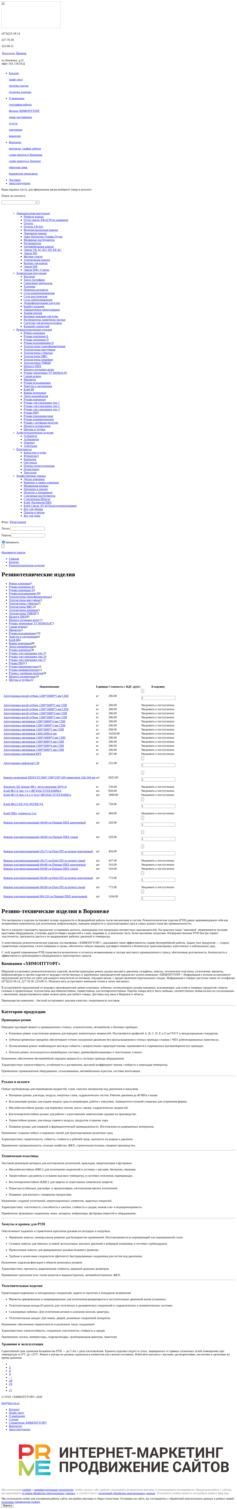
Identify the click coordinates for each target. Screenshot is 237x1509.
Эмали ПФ (30, 266)
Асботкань (30, 445)
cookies (26, 1489)
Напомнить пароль (13, 552)
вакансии (15, 136)
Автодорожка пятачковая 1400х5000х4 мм (30, 733)
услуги (13, 123)
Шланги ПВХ (32, 366)
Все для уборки (33, 509)
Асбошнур (30, 436)
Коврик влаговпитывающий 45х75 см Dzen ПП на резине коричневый (48, 851)
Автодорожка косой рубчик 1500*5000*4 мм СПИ (35, 713)
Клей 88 (29, 389)
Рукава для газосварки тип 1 (42, 402)
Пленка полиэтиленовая (39, 465)
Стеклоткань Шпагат (37, 499)
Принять (7, 1505)
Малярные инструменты (39, 239)
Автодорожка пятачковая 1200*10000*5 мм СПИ (34, 725)
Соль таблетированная (38, 299)
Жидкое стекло (33, 256)
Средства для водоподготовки (43, 323)
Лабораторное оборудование (42, 309)
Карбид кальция (34, 306)
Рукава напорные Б (36, 336)
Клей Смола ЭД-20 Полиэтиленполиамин (50, 505)
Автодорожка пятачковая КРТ (22, 753)
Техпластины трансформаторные (45, 346)
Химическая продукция (31, 273)
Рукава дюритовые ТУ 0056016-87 (45, 372)
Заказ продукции (19, 183)
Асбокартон (31, 439)
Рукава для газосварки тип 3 (42, 409)
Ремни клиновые (34, 333)
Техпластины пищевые (38, 359)
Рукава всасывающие (37, 382)
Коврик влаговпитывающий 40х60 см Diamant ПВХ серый (41, 836)
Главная (14, 558)
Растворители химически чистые (45, 319)
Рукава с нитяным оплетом (41, 422)
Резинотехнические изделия (34, 329)
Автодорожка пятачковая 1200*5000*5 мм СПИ (34, 729)
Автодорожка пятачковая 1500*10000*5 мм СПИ (34, 737)
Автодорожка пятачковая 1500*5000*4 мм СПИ (34, 745)
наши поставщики (20, 117)
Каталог (14, 73)
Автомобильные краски (39, 246)
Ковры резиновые (35, 392)
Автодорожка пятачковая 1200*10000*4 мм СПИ (34, 721)
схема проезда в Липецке (25, 161)
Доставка (15, 179)
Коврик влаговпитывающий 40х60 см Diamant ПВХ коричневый (45, 822)
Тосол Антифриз (34, 279)
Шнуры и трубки (34, 429)
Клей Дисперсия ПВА (38, 502)
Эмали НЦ (30, 253)
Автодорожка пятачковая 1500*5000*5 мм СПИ (34, 749)
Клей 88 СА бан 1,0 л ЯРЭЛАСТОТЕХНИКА (32, 790)
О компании (16, 98)
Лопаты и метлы (34, 512)
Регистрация (18, 522)
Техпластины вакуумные (39, 349)
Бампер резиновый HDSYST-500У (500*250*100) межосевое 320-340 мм (49, 777)
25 (10, 1383)
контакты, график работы (25, 148)
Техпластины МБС (36, 356)
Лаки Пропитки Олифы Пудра (43, 236)
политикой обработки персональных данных (127, 1493)
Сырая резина (32, 376)
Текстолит (30, 472)
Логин (5, 528)
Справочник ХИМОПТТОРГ (27, 1422)
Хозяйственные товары (31, 475)
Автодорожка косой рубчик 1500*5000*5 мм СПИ (35, 717)
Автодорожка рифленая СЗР (21, 763)
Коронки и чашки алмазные (41, 482)
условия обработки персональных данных (48, 1493)
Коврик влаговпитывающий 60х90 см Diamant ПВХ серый (41, 868)
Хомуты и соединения (38, 386)
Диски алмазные (34, 479)
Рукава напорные (35, 399)
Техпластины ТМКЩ (37, 362)
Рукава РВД (31, 412)
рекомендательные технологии (53, 1489)
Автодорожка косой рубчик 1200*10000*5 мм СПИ (36, 695)
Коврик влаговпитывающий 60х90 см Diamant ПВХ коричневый (45, 864)
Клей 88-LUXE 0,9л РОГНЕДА (23, 804)
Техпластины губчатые (38, 352)
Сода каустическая (35, 296)
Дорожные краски (35, 233)
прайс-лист (16, 79)
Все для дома (32, 515)
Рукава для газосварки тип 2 (42, 406)
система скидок (19, 85)
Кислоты (29, 276)
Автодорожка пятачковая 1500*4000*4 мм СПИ (34, 741)
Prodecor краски (34, 216)
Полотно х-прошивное (38, 492)
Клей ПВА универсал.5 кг (20, 813)
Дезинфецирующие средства (42, 303)
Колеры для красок (36, 263)
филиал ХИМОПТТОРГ (24, 110)
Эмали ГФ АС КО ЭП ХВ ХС (42, 249)
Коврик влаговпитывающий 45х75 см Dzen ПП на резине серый (44, 860)
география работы (20, 104)
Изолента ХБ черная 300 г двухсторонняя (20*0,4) (35, 786)
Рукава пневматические (39, 419)
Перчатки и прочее (36, 489)
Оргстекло (30, 462)
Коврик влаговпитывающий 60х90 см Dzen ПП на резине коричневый (48, 877)
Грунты (28, 223)
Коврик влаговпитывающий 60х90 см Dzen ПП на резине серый (44, 887)
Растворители (32, 243)
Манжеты (30, 379)
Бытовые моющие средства (41, 316)
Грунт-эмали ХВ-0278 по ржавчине (46, 220)
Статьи (13, 1419)
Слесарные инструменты (39, 495)
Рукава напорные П (36, 339)
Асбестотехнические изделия (34, 432)
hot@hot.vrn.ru (10, 1403)
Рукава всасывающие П (39, 342)
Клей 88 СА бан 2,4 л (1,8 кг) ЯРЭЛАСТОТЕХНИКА (37, 794)
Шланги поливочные (37, 426)
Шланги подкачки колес (39, 369)
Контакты (15, 142)
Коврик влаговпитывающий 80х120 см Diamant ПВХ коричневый (45, 896)
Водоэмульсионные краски (41, 230)
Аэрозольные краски (37, 259)
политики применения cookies (20, 1501)
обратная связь (18, 167)
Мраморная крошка (36, 485)
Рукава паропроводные (38, 416)
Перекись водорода (36, 289)
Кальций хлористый (36, 326)
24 (10, 1380)
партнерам (15, 129)
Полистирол (31, 469)
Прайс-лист (16, 1412)
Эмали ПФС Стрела (36, 269)
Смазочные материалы (38, 283)
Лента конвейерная (36, 396)
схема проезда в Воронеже (25, 154)
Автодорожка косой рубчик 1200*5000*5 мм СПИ (35, 705)
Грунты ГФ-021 (33, 226)
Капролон (30, 459)
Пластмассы (24, 449)
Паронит (29, 442)
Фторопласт (31, 455)
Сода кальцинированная (39, 293)
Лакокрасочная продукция (33, 213)
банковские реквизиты (23, 173)
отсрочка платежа (20, 92)
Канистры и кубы (35, 452)
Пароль (6, 535)
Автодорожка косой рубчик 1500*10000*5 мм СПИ (36, 709)
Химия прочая (33, 313)
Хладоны (29, 286)
